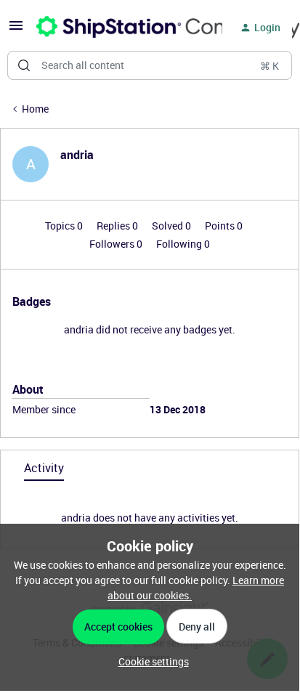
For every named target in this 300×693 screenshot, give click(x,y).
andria (77, 155)
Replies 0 (118, 225)
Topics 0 (65, 225)
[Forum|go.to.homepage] (120, 27)
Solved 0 (172, 225)
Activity (44, 468)
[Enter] (24, 65)
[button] (16, 30)
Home (35, 108)
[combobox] (149, 65)
